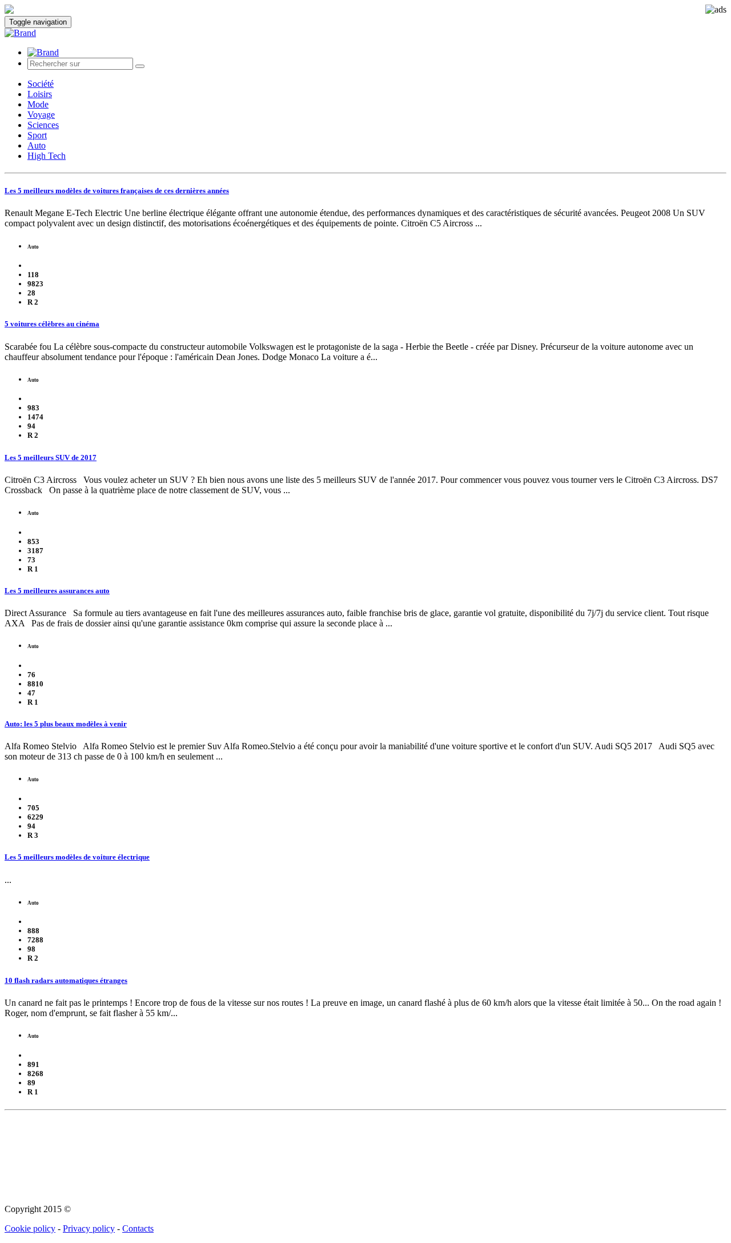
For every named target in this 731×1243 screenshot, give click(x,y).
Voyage (41, 114)
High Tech (46, 156)
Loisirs (39, 94)
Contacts (138, 1228)
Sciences (43, 125)
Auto (36, 145)
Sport (37, 135)
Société (40, 84)
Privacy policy (89, 1228)
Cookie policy (30, 1228)
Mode (38, 104)
